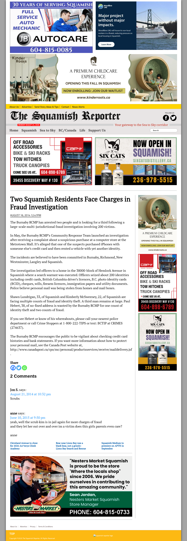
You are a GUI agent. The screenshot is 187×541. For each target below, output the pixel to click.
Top (12, 534)
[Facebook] (13, 367)
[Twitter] (18, 367)
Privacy (32, 526)
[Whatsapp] (24, 367)
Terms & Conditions (45, 526)
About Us (13, 526)
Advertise (23, 526)
